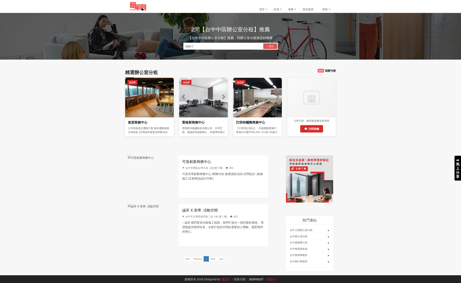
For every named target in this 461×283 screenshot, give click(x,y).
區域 (276, 9)
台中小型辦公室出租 (310, 230)
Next (213, 258)
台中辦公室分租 (310, 236)
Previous (197, 258)
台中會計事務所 (310, 261)
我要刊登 (327, 71)
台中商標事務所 (310, 255)
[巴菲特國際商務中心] (257, 97)
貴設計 (225, 279)
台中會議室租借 (310, 249)
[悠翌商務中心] (149, 97)
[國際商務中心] (309, 179)
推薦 (291, 9)
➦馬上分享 (458, 168)
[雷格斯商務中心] (203, 97)
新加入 (271, 279)
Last (221, 258)
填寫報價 (308, 9)
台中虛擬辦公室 (310, 243)
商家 (325, 9)
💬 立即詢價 (311, 129)
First (187, 258)
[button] (128, 97)
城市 (262, 9)
